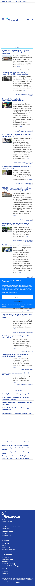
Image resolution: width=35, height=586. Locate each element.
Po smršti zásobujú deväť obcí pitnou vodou (15, 445)
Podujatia (11, 1)
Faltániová (17, 276)
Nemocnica (30, 277)
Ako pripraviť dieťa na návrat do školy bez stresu (17, 456)
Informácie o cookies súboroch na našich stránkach (11, 305)
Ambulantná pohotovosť (8, 549)
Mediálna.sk (5, 571)
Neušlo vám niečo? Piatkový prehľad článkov (15, 458)
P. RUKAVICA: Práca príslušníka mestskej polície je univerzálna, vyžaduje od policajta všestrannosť (16, 51)
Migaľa (22, 311)
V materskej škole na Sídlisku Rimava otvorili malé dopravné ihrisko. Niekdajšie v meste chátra (17, 316)
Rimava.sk (4, 533)
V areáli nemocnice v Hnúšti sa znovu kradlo (16, 245)
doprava (21, 130)
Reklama (18, 1)
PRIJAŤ (17, 297)
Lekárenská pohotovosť (8, 552)
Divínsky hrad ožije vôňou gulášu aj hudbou (16, 394)
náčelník (31, 69)
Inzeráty (4, 1)
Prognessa (5, 573)
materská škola (20, 332)
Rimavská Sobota (29, 131)
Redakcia (4, 524)
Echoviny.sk (5, 538)
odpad (20, 219)
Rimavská (30, 384)
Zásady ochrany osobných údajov (27, 305)
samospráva (29, 219)
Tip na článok (5, 540)
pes (23, 162)
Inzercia (4, 545)
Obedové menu (6, 547)
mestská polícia (24, 69)
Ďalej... (18, 66)
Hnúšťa (18, 69)
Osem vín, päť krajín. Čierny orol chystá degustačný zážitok (15, 398)
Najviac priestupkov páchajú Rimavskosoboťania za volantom (13, 100)
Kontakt (24, 1)
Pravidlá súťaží (6, 528)
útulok (31, 163)
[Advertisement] (17, 35)
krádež (26, 276)
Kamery (17, 94)
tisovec (31, 184)
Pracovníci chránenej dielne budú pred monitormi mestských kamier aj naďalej (15, 73)
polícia (25, 94)
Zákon (31, 220)
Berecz (17, 130)
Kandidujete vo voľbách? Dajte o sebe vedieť (17, 413)
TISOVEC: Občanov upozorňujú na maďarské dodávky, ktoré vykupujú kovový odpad (16, 189)
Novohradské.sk (6, 535)
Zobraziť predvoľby (17, 301)
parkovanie (17, 131)
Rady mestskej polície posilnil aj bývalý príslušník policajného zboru (15, 355)
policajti (31, 240)
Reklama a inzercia (7, 521)
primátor (31, 332)
